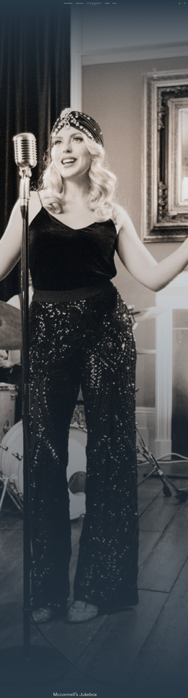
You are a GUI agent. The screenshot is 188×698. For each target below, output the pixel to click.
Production (79, 3)
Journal (107, 3)
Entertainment (68, 3)
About (114, 3)
